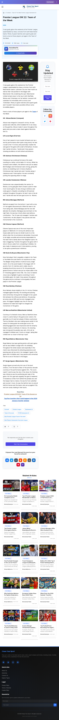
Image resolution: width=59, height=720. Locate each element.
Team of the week (9, 413)
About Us (4, 670)
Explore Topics (6, 678)
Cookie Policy (5, 690)
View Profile (21, 53)
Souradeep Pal (13, 47)
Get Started (50, 2)
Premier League (17, 409)
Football (8, 12)
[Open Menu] (2, 7)
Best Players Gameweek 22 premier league (16, 420)
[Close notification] (56, 2)
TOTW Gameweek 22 (23, 413)
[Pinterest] (50, 121)
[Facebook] (45, 116)
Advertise (4, 673)
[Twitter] (45, 121)
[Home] (4, 12)
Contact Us (5, 675)
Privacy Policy (5, 685)
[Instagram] (50, 116)
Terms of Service (6, 688)
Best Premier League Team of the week (15, 416)
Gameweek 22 (29, 409)
